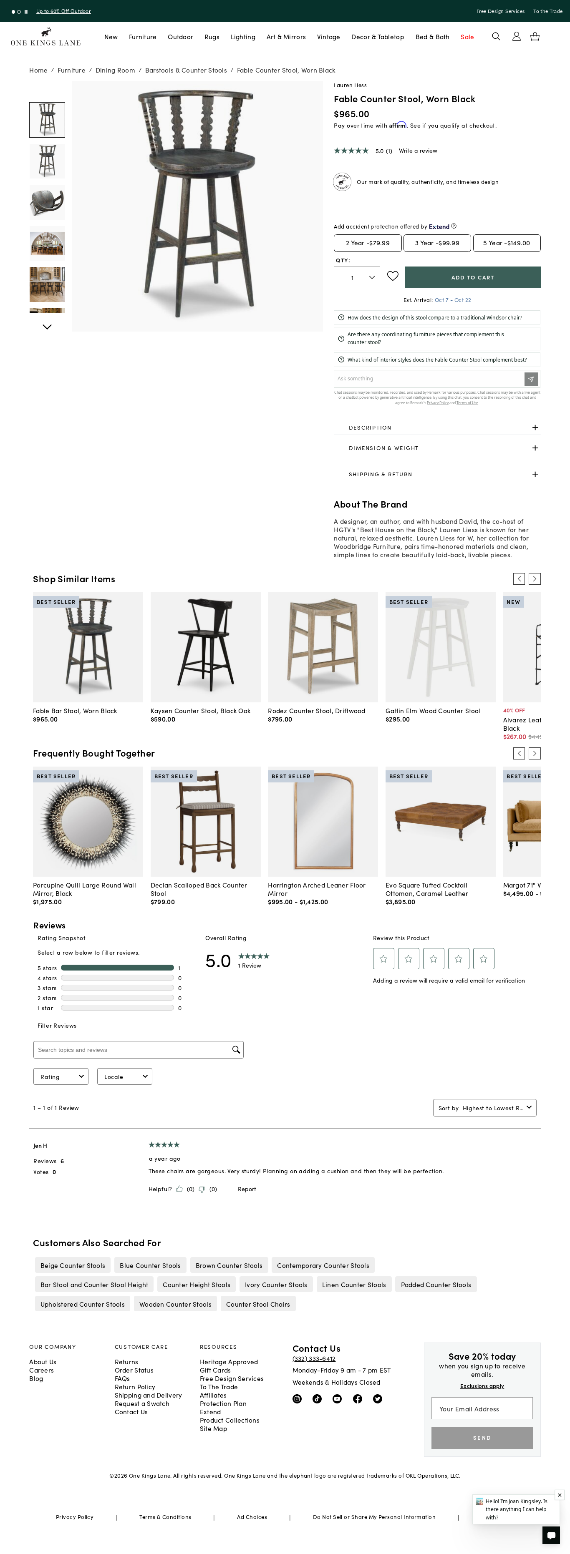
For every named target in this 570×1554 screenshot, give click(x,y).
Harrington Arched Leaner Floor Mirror (317, 889)
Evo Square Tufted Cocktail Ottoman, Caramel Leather (427, 889)
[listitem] (73, 1265)
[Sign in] (516, 36)
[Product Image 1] (47, 161)
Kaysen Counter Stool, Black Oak (201, 710)
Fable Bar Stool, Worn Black (75, 710)
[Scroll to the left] (519, 579)
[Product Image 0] (47, 120)
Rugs (211, 36)
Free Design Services (501, 11)
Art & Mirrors (286, 36)
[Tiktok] (319, 1398)
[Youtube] (339, 1398)
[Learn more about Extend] (454, 226)
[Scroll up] (47, 322)
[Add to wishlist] (392, 276)
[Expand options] (535, 427)
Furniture (142, 36)
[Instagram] (299, 1398)
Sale (467, 36)
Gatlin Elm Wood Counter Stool (433, 710)
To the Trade (547, 11)
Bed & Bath (433, 36)
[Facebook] (359, 1398)
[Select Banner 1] (19, 12)
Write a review (418, 150)
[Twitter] (379, 1398)
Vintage (328, 36)
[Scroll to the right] (534, 579)
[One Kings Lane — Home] (46, 36)
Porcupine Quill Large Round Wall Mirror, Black (84, 889)
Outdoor (180, 36)
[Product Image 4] (47, 284)
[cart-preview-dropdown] (535, 36)
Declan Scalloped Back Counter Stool (199, 889)
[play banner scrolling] (26, 12)
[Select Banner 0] (13, 12)
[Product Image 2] (47, 202)
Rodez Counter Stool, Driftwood (316, 710)
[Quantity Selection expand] (373, 277)
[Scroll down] (47, 90)
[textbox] (357, 278)
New (111, 36)
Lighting (243, 36)
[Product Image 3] (47, 243)
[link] (437, 427)
